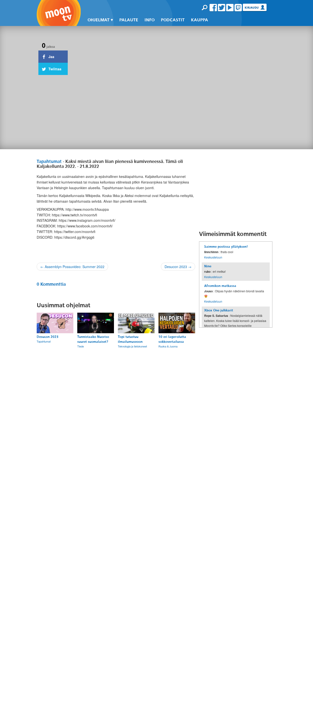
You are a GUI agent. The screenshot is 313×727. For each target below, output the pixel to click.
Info (150, 20)
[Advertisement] (235, 189)
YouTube (230, 8)
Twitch (238, 8)
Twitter (221, 8)
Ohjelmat (99, 20)
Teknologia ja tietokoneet (132, 346)
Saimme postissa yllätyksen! (226, 247)
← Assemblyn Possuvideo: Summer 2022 (72, 266)
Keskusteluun (213, 257)
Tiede (80, 346)
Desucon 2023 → (178, 266)
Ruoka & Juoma (168, 346)
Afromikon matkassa (220, 286)
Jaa (50, 56)
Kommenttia (51, 284)
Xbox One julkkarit (218, 310)
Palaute (128, 20)
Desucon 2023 (47, 337)
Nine (207, 266)
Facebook (213, 8)
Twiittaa (54, 68)
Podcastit (173, 20)
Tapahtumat (49, 161)
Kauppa (199, 20)
